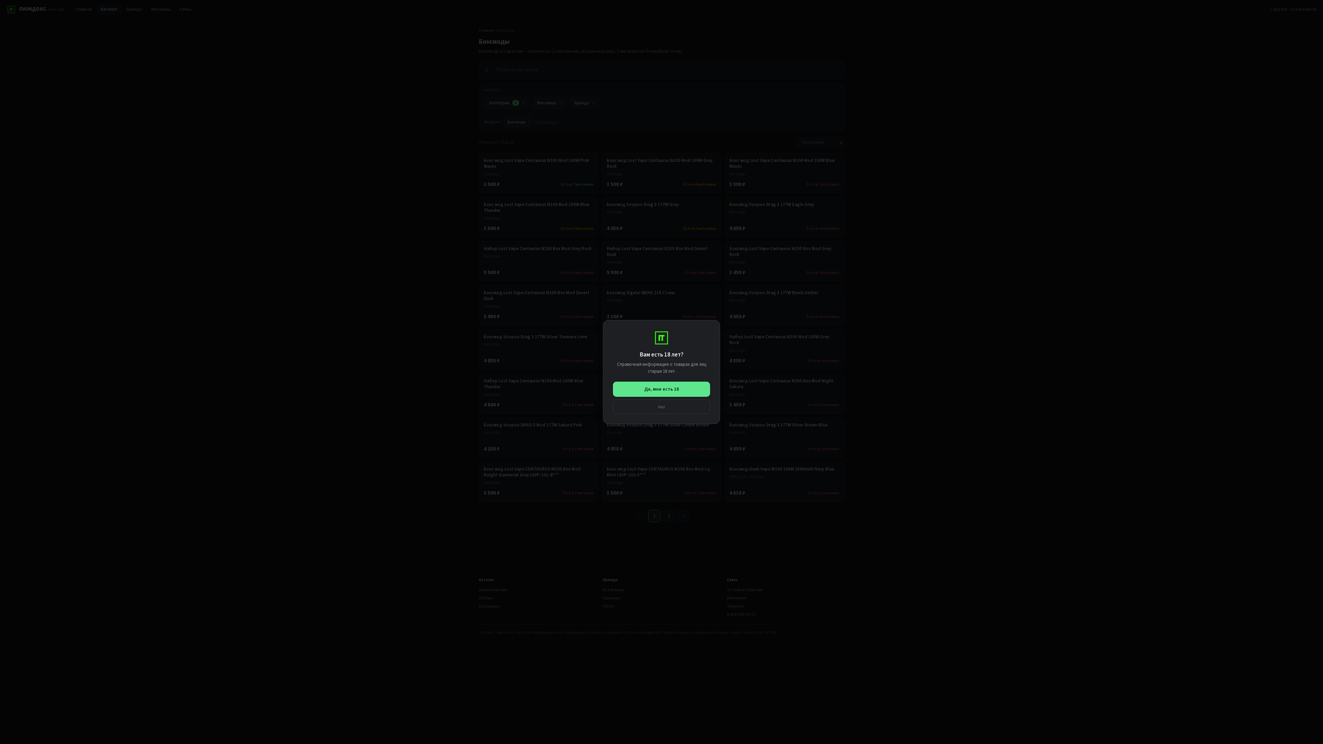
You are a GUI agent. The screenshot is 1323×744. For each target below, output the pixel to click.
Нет (661, 407)
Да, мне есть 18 (661, 389)
